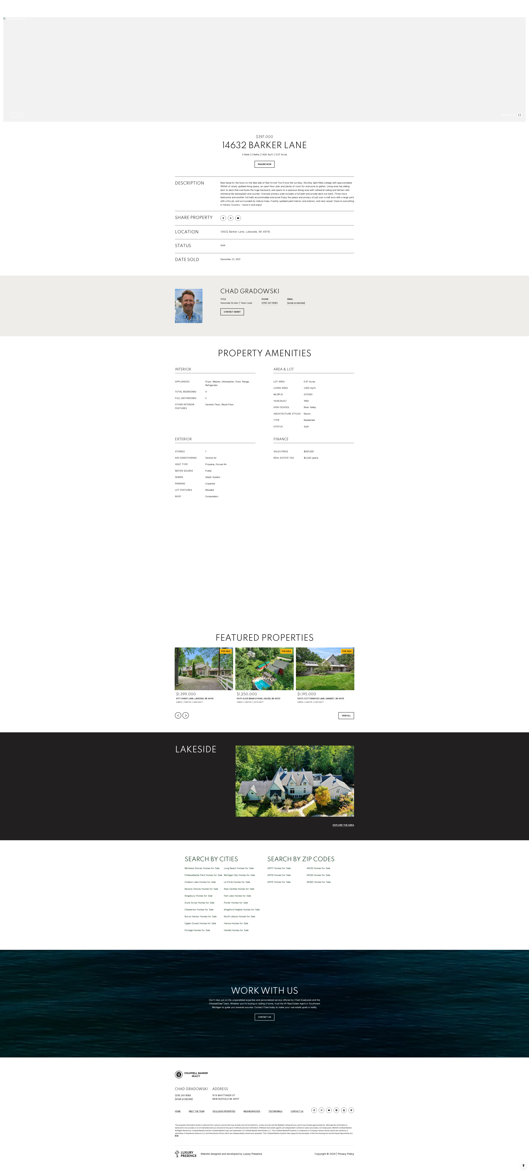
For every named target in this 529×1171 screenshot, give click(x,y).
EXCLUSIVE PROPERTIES (224, 1111)
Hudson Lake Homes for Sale (200, 882)
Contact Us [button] (264, 1017)
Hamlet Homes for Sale (236, 930)
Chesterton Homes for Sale (199, 909)
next (21, 115)
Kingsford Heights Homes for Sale (242, 909)
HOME (178, 1111)
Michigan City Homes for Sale (239, 875)
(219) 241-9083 (270, 303)
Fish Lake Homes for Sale (237, 895)
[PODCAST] (351, 1110)
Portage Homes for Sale (197, 930)
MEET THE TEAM (196, 1111)
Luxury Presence (252, 1153)
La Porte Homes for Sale (237, 882)
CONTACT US (297, 1111)
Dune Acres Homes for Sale (199, 902)
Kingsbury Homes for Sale (198, 895)
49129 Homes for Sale (318, 868)
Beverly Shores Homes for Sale (201, 889)
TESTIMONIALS (275, 1111)
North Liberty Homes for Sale (239, 916)
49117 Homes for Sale (279, 868)
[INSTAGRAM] (321, 1110)
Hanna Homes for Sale (236, 923)
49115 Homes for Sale (279, 882)
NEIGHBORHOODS (252, 1111)
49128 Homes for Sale (318, 875)
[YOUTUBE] (329, 1110)
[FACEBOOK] (314, 1110)
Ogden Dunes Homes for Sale (200, 923)
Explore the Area (343, 825)
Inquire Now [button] (264, 164)
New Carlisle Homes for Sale (239, 889)
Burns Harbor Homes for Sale (201, 916)
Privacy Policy (346, 1153)
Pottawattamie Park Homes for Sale (203, 875)
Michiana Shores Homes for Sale (202, 868)
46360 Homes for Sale (319, 882)
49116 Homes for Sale (279, 875)
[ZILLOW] (344, 1110)
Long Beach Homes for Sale (239, 868)
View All (346, 715)
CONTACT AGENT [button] (232, 312)
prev (13, 115)
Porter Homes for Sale (236, 902)
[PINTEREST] (336, 1110)
